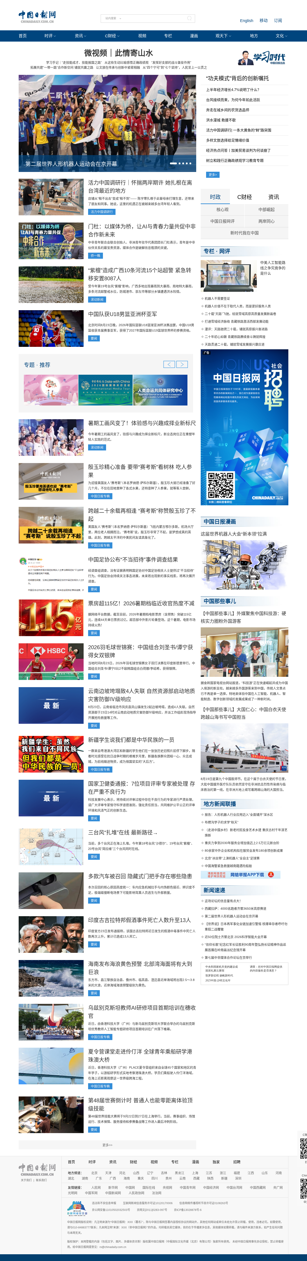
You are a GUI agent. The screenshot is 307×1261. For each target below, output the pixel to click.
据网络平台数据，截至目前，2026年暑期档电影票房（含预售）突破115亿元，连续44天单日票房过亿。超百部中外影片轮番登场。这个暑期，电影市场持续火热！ (142, 620)
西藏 (196, 1178)
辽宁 (150, 1173)
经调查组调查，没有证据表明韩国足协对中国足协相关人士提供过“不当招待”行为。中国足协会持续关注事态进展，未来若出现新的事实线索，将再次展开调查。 (141, 576)
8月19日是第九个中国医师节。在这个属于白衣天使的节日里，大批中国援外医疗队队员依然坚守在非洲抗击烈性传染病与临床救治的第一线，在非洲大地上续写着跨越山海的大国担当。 (244, 784)
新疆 (224, 1178)
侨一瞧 (95, 255)
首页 (23, 36)
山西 (136, 1173)
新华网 (113, 1187)
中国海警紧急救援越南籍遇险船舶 (228, 866)
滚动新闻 (97, 299)
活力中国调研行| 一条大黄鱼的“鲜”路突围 (238, 130)
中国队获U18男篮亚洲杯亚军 (122, 314)
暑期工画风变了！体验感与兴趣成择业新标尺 (142, 423)
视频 (142, 36)
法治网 (156, 1193)
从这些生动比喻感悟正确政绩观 (127, 62)
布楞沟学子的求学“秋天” (221, 822)
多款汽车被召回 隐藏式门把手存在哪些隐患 (140, 876)
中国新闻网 (113, 1193)
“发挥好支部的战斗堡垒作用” (171, 62)
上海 (195, 1173)
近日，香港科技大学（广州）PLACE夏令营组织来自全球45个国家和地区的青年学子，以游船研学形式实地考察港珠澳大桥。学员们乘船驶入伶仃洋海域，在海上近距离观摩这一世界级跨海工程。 (142, 1073)
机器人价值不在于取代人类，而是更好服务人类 (238, 306)
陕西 (210, 1178)
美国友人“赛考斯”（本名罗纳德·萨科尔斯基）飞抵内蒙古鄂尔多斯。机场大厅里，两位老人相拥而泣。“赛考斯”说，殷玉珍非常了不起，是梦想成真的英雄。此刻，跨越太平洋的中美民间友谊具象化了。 (141, 532)
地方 (254, 36)
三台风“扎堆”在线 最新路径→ (123, 832)
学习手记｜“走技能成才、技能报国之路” (74, 62)
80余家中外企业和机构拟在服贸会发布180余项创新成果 (244, 850)
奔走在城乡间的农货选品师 (227, 110)
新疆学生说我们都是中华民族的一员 (131, 740)
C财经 (110, 36)
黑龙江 (179, 1173)
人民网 (96, 1187)
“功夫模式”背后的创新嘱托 (237, 78)
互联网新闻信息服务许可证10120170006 (148, 1203)
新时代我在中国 (244, 233)
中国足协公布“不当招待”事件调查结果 (133, 560)
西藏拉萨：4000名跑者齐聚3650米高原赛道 (235, 908)
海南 (127, 1178)
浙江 (223, 1173)
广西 (113, 1178)
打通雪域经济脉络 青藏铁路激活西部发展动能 (237, 321)
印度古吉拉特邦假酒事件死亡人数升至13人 (139, 920)
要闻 (94, 338)
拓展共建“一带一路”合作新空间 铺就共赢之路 (61, 67)
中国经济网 (211, 1187)
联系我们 (41, 1180)
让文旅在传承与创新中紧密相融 (118, 67)
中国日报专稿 (100, 496)
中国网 (130, 1187)
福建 (237, 1173)
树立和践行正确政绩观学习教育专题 (235, 161)
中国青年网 (188, 1187)
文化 (280, 36)
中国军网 (91, 1193)
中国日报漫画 (220, 522)
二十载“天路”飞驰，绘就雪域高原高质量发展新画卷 (240, 314)
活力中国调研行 (102, 212)
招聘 (236, 1162)
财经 (133, 1162)
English (246, 20)
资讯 (79, 36)
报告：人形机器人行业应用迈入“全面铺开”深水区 (239, 814)
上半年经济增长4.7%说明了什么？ (233, 90)
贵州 (168, 1178)
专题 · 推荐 (37, 365)
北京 (94, 1173)
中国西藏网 (258, 1187)
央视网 (167, 1187)
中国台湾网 (234, 1187)
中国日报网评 (222, 221)
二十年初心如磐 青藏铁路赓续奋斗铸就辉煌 (235, 337)
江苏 (209, 1173)
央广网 (278, 1187)
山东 (265, 1173)
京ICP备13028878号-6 (188, 1210)
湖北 (71, 1178)
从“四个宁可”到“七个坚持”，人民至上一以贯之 (175, 67)
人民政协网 (136, 1193)
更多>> (107, 1145)
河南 (279, 1173)
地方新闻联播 (220, 804)
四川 (154, 1178)
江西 (251, 1173)
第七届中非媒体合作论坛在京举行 (228, 957)
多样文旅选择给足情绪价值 (227, 140)
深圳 (238, 1178)
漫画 (194, 36)
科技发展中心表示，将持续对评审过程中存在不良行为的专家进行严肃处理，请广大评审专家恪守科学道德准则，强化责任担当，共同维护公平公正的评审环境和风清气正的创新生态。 (141, 805)
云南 (182, 1178)
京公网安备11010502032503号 (111, 1210)
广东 (99, 1178)
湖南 (85, 1178)
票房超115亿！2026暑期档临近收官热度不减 (141, 603)
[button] (173, 163)
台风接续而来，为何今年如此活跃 (233, 100)
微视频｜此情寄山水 (118, 53)
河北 (122, 1173)
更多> (213, 174)
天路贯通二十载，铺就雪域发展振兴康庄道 (235, 344)
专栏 (168, 36)
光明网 (72, 1193)
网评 (224, 251)
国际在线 (148, 1187)
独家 (216, 1162)
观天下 (222, 36)
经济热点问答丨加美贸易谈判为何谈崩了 (238, 150)
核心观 (222, 209)
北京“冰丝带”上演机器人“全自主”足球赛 (232, 858)
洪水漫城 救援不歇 (221, 120)
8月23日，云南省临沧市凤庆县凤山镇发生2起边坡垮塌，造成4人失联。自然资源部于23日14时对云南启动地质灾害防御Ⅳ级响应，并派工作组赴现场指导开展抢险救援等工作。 (142, 712)
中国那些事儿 (220, 601)
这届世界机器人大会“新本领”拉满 (234, 534)
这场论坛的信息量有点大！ (223, 901)
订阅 (278, 20)
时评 (48, 36)
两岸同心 (266, 221)
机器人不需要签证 (217, 298)
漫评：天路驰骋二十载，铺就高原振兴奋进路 (236, 329)
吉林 (164, 1173)
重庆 (141, 1178)
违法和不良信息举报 (104, 1203)
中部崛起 (266, 209)
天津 (108, 1173)
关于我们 (26, 1180)
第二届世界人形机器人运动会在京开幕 (71, 164)
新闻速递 (214, 890)
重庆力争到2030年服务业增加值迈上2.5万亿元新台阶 (242, 843)
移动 (264, 20)
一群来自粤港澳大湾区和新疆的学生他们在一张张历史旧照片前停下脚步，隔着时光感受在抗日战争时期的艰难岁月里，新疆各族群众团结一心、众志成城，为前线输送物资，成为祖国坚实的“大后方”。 (141, 756)
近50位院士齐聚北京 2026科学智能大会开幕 (236, 937)
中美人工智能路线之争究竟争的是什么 (272, 268)
